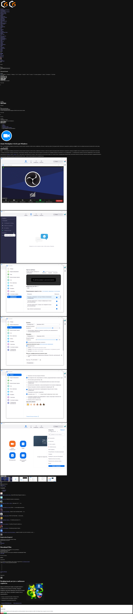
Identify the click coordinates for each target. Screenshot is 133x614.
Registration (2, 60)
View (1, 495)
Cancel (2, 78)
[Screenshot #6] (51, 479)
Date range (2, 75)
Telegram (2, 571)
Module (1, 73)
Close (2, 103)
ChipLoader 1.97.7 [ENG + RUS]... (6, 503)
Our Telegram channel (26, 561)
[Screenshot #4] (33, 479)
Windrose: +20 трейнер (4, 528)
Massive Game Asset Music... (5, 511)
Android (14, 154)
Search (1, 67)
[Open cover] (6, 136)
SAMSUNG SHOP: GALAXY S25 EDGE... (8, 532)
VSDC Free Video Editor (4, 515)
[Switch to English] (0, 57)
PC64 (4, 562)
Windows (8, 154)
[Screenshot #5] (42, 479)
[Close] (1, 534)
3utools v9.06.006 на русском (5, 507)
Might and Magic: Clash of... (5, 519)
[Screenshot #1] (5, 479)
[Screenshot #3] (23, 479)
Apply (5, 78)
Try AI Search (3, 79)
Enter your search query (4, 108)
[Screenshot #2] (14, 479)
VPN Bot (5, 571)
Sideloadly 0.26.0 (3, 499)
